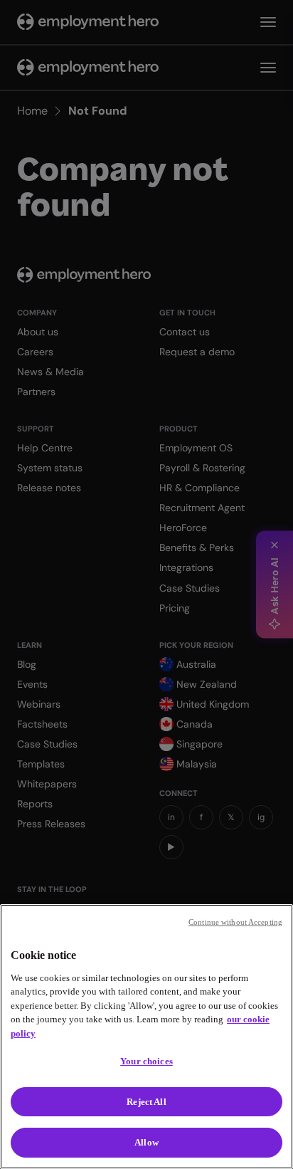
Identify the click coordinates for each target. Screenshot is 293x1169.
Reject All (146, 1101)
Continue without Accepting (235, 922)
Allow (146, 1142)
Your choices (146, 1061)
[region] (146, 1036)
